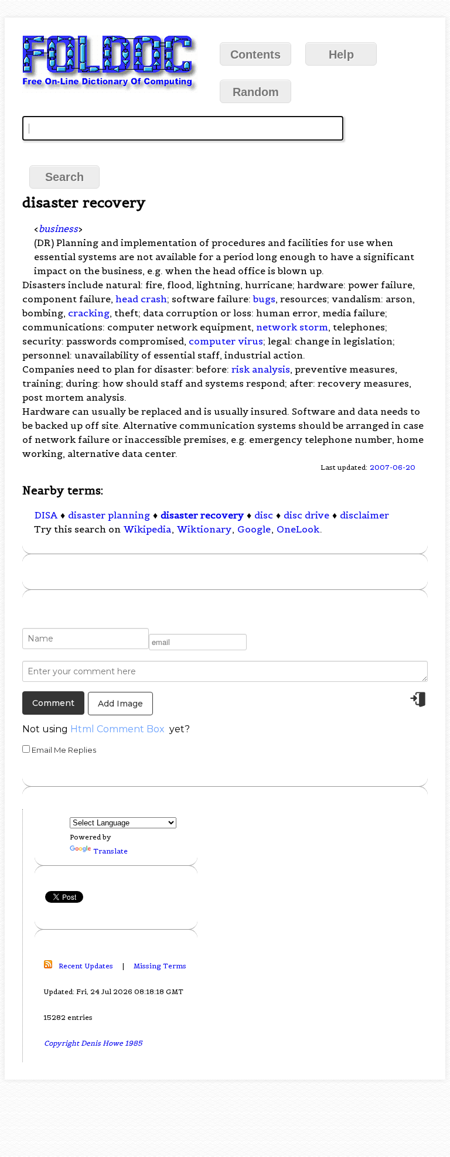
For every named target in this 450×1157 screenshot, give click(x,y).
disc (263, 515)
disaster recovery (202, 515)
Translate (110, 851)
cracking (89, 313)
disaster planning (109, 515)
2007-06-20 (392, 467)
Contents (255, 54)
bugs (264, 299)
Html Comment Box (117, 729)
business (58, 228)
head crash (141, 299)
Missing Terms (160, 965)
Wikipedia (147, 529)
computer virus (226, 341)
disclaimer (364, 515)
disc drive (306, 515)
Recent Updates (86, 965)
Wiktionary (204, 529)
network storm (292, 327)
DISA (46, 515)
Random (256, 92)
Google (254, 529)
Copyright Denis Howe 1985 (93, 1043)
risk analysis (260, 369)
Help (341, 54)
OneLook (298, 529)
